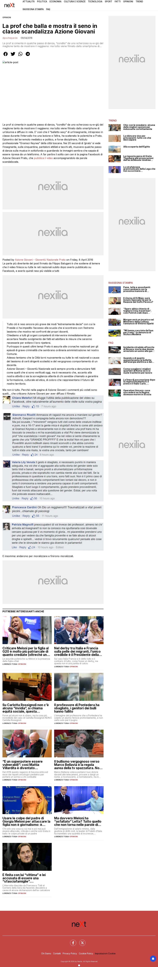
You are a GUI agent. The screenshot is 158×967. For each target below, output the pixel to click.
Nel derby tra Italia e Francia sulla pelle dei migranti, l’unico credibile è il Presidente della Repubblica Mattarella (77, 651)
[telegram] (28, 56)
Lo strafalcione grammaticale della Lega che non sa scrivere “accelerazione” (139, 169)
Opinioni (128, 1)
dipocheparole (10, 38)
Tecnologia (95, 1)
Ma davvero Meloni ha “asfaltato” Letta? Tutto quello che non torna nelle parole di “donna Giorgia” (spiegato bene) (77, 821)
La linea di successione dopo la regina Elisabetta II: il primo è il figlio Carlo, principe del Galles (139, 382)
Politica (42, 1)
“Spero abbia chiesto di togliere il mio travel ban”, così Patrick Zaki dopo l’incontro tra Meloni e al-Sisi (139, 311)
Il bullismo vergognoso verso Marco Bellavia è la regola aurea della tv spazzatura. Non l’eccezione (77, 765)
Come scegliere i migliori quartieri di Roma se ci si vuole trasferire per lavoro (137, 371)
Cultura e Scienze (74, 1)
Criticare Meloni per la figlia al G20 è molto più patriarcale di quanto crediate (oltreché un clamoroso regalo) (25, 651)
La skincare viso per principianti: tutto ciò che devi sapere (137, 138)
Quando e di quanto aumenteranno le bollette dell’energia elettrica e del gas (137, 360)
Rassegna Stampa (33, 9)
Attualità (29, 1)
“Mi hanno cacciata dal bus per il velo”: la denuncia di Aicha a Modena (138, 332)
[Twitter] (80, 941)
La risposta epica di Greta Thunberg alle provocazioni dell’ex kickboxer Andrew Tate (138, 158)
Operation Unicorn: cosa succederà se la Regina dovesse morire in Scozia (137, 392)
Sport (108, 1)
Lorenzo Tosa (9, 664)
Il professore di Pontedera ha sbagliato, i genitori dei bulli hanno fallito (76, 708)
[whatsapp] (20, 56)
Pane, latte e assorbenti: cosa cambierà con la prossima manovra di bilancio (137, 289)
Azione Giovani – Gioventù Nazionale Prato (40, 259)
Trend (139, 1)
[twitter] (13, 56)
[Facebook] (71, 941)
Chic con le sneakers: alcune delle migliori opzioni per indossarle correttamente (139, 127)
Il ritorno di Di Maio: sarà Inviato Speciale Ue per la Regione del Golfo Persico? (138, 300)
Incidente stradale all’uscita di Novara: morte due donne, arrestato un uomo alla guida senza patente (139, 349)
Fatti (118, 1)
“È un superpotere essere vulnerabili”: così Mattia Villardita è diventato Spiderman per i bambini (22, 765)
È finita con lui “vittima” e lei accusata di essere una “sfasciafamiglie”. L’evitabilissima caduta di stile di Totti (25, 878)
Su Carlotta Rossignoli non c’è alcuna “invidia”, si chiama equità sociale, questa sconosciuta (25, 708)
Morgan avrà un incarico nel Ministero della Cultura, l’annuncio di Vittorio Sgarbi (138, 322)
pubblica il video (43, 158)
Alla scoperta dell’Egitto (136, 147)
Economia (55, 1)
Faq (48, 9)
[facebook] (5, 56)
